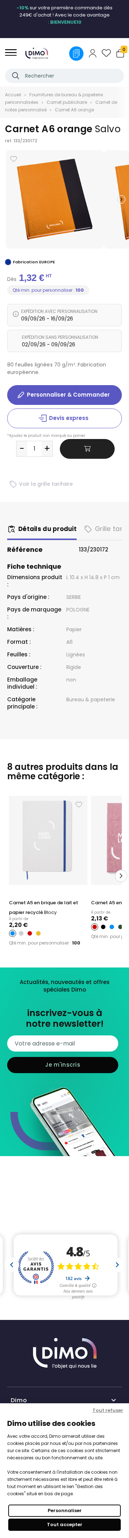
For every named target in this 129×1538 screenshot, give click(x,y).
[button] (121, 199)
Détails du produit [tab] (47, 529)
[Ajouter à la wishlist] (14, 159)
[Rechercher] (15, 76)
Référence (25, 549)
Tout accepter (64, 1524)
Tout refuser (107, 1410)
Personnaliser (65, 1510)
